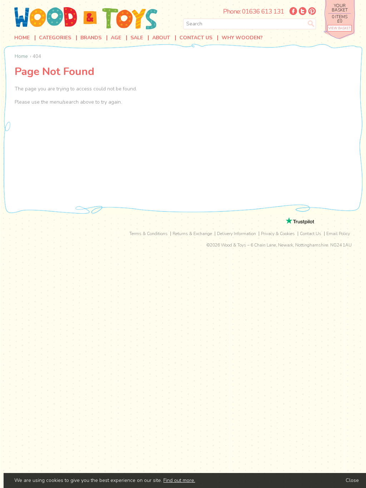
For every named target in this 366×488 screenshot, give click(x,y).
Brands (91, 37)
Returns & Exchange (192, 233)
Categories (55, 37)
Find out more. (179, 480)
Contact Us (195, 37)
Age (116, 37)
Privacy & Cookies (278, 233)
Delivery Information (236, 233)
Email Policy (338, 233)
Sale (136, 37)
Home (22, 37)
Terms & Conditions (148, 233)
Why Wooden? (242, 37)
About (161, 37)
